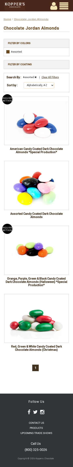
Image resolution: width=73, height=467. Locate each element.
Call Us (36, 444)
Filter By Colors (19, 43)
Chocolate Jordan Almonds (31, 19)
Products (36, 427)
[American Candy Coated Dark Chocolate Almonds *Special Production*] (36, 120)
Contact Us (36, 422)
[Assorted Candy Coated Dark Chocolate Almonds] (36, 185)
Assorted (16, 51)
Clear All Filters (50, 77)
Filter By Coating (20, 64)
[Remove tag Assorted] (35, 77)
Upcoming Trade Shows (36, 433)
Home (7, 19)
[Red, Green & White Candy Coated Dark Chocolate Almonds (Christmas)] (36, 318)
